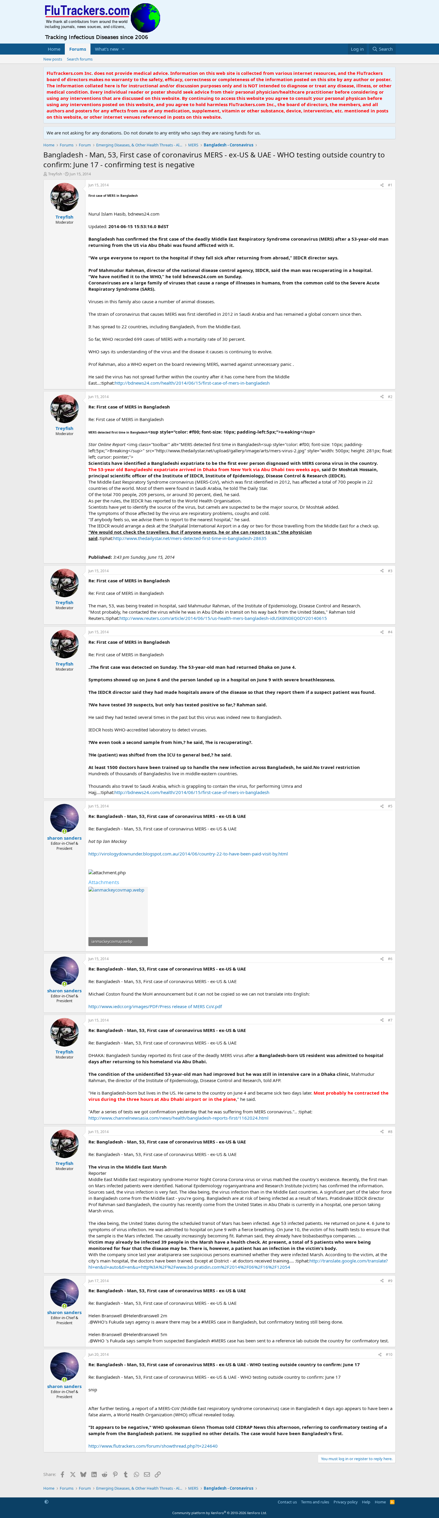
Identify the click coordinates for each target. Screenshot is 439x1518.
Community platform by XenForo (219, 1513)
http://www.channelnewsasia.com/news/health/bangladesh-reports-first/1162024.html (178, 1118)
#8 (390, 1131)
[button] (123, 49)
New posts (52, 59)
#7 (390, 1020)
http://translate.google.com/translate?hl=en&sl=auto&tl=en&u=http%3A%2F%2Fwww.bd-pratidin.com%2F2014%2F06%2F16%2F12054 (238, 1264)
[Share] (382, 185)
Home (54, 49)
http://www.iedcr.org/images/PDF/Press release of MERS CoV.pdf (155, 1006)
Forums (77, 49)
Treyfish (55, 174)
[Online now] (64, 831)
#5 (390, 806)
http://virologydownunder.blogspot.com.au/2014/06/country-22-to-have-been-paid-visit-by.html (188, 854)
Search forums (80, 59)
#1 (390, 185)
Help (366, 1502)
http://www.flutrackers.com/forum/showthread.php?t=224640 (153, 1446)
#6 (390, 958)
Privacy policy (346, 1502)
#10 (389, 1354)
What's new (107, 49)
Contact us (287, 1502)
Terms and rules (315, 1502)
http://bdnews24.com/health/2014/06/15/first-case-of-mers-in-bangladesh (192, 383)
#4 (390, 632)
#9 (390, 1280)
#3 (390, 570)
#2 (390, 396)
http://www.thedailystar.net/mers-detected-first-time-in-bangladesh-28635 (190, 538)
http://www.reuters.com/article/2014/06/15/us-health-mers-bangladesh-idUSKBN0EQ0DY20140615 (223, 618)
